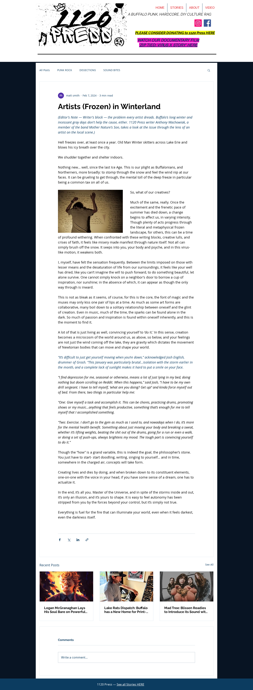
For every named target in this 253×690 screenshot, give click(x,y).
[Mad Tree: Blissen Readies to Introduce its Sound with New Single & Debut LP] (186, 586)
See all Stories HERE (130, 684)
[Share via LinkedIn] (78, 539)
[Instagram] (198, 23)
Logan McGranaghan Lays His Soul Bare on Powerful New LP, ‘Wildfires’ (64, 610)
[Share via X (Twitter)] (69, 539)
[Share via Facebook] (59, 539)
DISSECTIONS (87, 70)
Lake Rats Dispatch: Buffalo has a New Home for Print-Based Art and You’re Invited (126, 610)
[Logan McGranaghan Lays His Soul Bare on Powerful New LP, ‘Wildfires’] (66, 586)
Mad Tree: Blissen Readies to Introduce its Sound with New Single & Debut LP (186, 610)
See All (209, 564)
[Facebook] (207, 23)
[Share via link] (87, 539)
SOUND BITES (111, 70)
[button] (209, 70)
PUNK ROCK (64, 70)
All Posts (44, 70)
